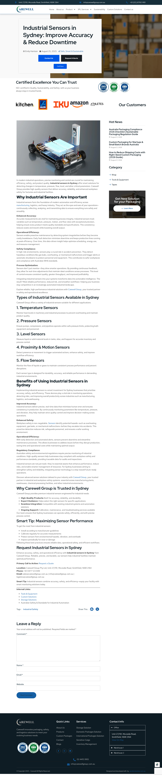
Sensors (51, 423)
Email (20, 675)
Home (51, 9)
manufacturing (23, 205)
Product (69, 9)
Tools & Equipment (29, 593)
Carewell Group (75, 289)
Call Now (60, 66)
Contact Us (49, 58)
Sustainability (99, 9)
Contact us (128, 9)
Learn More (128, 208)
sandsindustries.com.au (137, 771)
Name (20, 665)
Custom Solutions (114, 9)
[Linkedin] (70, 751)
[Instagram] (64, 751)
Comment (22, 634)
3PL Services (83, 9)
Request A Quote (71, 58)
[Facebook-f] (58, 751)
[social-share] (91, 609)
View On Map (118, 740)
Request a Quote (46, 563)
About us (60, 9)
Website (20, 684)
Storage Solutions (28, 599)
